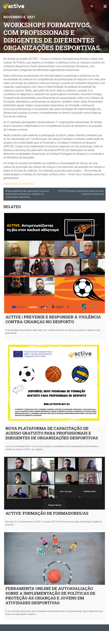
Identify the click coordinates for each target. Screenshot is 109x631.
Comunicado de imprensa (18, 183)
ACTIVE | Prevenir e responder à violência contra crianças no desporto (53, 319)
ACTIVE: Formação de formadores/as (46, 513)
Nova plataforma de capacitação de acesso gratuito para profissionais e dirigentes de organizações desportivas (51, 433)
